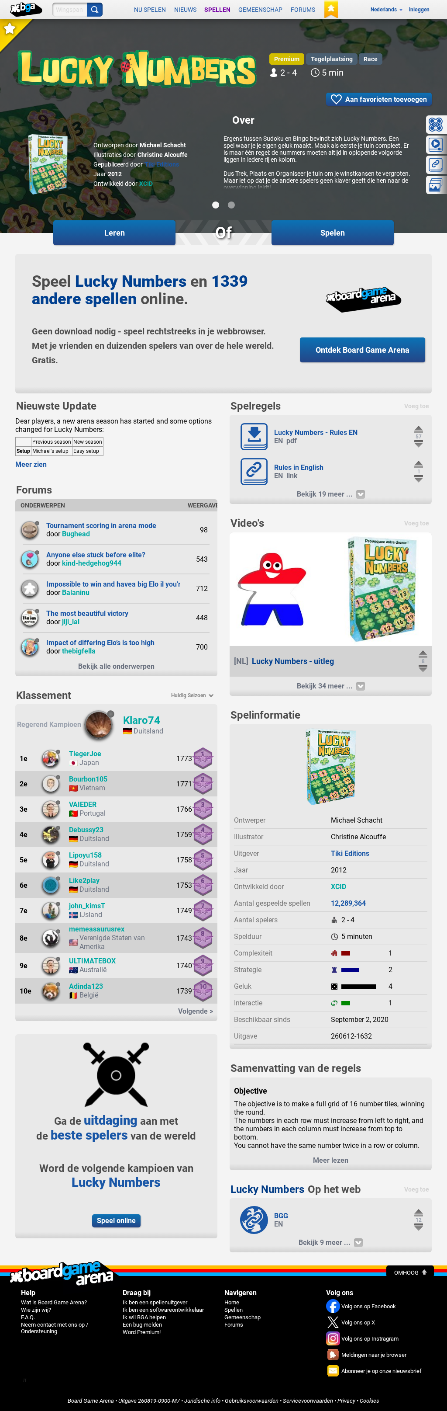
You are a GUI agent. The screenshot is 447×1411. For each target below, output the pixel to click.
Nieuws (185, 9)
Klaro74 (141, 720)
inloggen (419, 10)
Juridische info (202, 1400)
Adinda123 (86, 986)
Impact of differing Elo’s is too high (100, 643)
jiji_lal (70, 622)
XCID (146, 183)
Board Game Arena (91, 1400)
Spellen (217, 9)
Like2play (84, 880)
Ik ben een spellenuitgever (155, 1302)
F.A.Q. (28, 1317)
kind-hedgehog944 (91, 563)
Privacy (346, 1400)
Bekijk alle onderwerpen (116, 666)
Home (231, 1302)
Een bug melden (142, 1324)
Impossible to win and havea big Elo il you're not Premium (136, 584)
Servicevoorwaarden (308, 1400)
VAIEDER (82, 804)
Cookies (369, 1400)
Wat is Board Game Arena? (54, 1302)
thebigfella (79, 651)
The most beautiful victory (87, 613)
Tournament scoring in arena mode (101, 525)
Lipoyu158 (85, 855)
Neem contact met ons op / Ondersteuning (54, 1328)
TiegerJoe (85, 754)
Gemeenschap (260, 9)
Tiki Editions (161, 164)
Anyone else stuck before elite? (95, 555)
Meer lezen (330, 1160)
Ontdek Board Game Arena (362, 349)
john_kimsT (87, 906)
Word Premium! (142, 1332)
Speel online (116, 1220)
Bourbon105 (88, 779)
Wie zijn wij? (36, 1310)
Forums (303, 9)
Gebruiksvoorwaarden (252, 1400)
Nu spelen (150, 9)
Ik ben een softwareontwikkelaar (163, 1310)
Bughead (76, 534)
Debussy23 (86, 830)
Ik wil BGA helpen (144, 1317)
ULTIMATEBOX (92, 961)
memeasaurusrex (96, 929)
